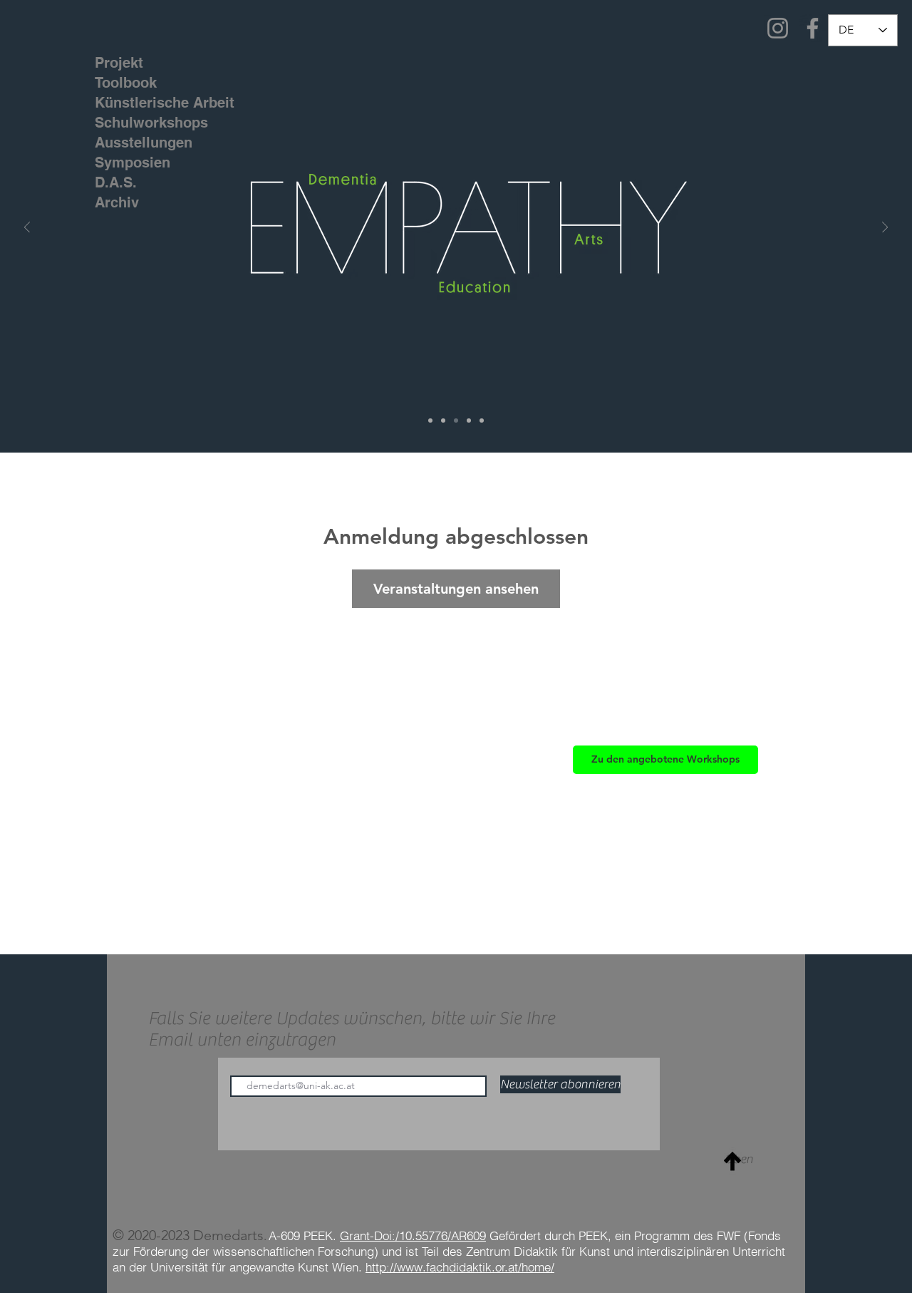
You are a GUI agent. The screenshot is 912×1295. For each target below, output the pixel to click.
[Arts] (482, 420)
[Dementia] (443, 420)
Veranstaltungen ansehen (456, 588)
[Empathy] (456, 420)
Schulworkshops (138, 122)
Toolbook (126, 82)
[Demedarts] (430, 420)
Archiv (117, 202)
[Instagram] (778, 28)
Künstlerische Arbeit (138, 102)
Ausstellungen (138, 142)
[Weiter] (885, 228)
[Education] (469, 420)
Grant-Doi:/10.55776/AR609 (413, 1235)
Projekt (119, 62)
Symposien (132, 162)
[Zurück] (27, 228)
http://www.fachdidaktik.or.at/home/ (460, 1266)
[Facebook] (812, 28)
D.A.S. (116, 182)
